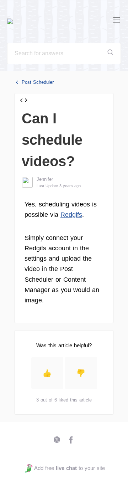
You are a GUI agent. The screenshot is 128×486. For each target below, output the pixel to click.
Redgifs (71, 214)
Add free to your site (69, 468)
